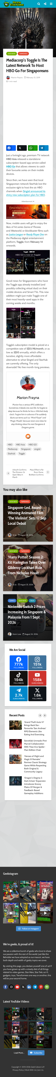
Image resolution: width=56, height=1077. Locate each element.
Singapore (25, 449)
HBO (10, 444)
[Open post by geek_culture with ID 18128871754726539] (28, 913)
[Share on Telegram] (44, 148)
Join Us (40, 1070)
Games (12, 601)
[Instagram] (11, 987)
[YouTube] (17, 987)
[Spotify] (46, 987)
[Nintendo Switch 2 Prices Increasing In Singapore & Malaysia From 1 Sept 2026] (28, 617)
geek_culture (11, 883)
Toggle (22, 453)
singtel (37, 449)
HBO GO (33, 444)
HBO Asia (20, 444)
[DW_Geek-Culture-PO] (28, 211)
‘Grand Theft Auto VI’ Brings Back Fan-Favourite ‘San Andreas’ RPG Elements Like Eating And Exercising (35, 728)
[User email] (28, 436)
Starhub (11, 453)
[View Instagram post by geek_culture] (16, 899)
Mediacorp (12, 449)
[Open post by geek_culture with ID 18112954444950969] (11, 913)
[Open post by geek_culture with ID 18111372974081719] (11, 891)
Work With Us (30, 1070)
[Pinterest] (41, 987)
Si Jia (14, 535)
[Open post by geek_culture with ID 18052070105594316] (28, 891)
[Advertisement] (28, 113)
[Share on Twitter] (22, 148)
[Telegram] (35, 987)
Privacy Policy (18, 1070)
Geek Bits (11, 54)
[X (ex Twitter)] (23, 987)
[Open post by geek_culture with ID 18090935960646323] (45, 913)
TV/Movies (23, 54)
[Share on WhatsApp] (33, 148)
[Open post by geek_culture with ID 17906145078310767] (45, 891)
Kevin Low (16, 634)
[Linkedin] (29, 987)
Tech (32, 601)
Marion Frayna (17, 77)
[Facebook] (5, 987)
